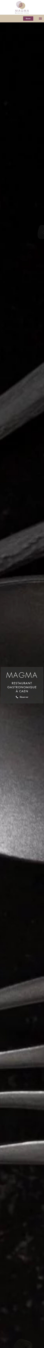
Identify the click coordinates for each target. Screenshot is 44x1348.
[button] (40, 18)
